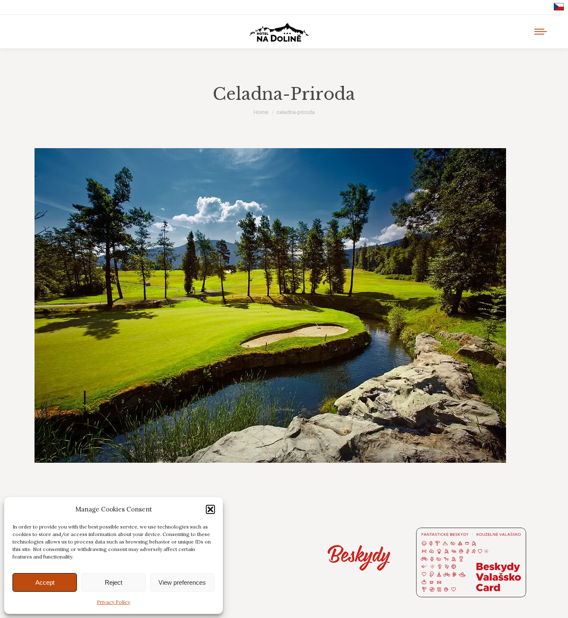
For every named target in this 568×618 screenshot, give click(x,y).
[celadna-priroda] (284, 305)
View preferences (182, 582)
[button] (210, 509)
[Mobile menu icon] (540, 31)
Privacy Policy (113, 602)
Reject (113, 582)
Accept (44, 582)
